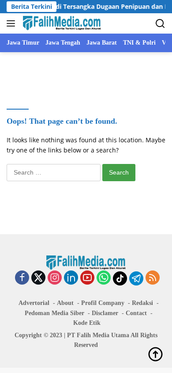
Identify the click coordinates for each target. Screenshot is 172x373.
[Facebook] (22, 278)
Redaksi (142, 303)
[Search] (160, 23)
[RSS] (153, 278)
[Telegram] (136, 278)
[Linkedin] (71, 278)
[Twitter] (38, 278)
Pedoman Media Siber (54, 313)
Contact (136, 313)
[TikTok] (120, 278)
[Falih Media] (61, 23)
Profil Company (102, 303)
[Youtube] (87, 278)
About (65, 303)
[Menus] (13, 23)
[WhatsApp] (104, 278)
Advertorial (34, 303)
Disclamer (105, 313)
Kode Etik (87, 323)
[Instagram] (55, 278)
